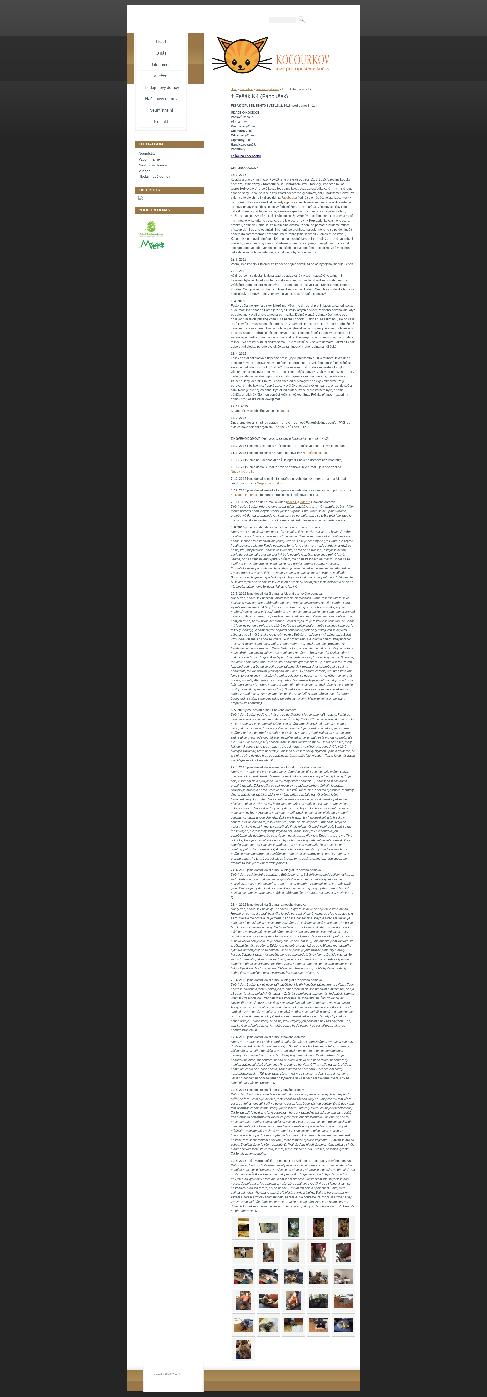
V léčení (161, 76)
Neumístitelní (161, 110)
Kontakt (161, 121)
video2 (304, 502)
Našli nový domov (267, 89)
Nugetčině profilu (242, 471)
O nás (161, 53)
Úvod (234, 89)
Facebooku (289, 197)
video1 (292, 502)
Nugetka (285, 411)
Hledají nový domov (161, 87)
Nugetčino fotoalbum (317, 453)
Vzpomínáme (149, 159)
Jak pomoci (161, 65)
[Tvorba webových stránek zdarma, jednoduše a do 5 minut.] (179, 1374)
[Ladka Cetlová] (140, 199)
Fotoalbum (246, 89)
